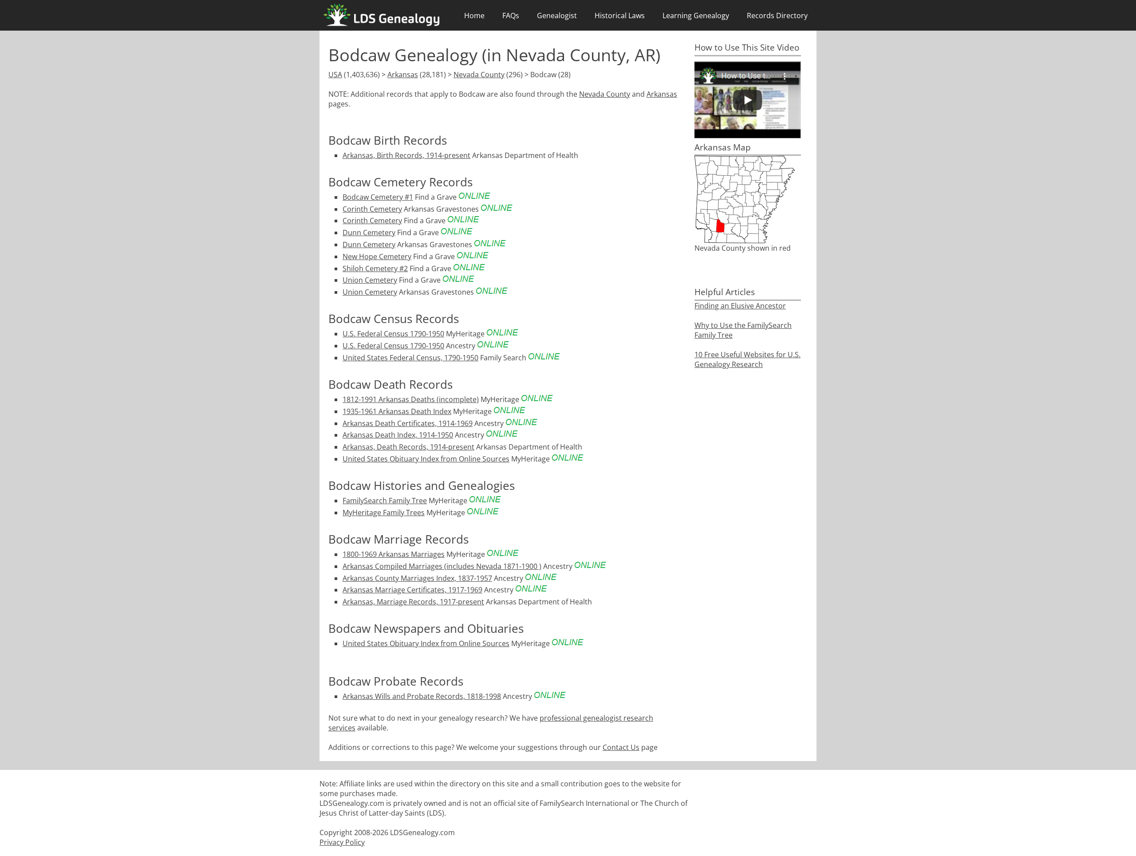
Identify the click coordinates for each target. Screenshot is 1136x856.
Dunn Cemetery (369, 232)
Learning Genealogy (696, 15)
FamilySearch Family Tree (385, 500)
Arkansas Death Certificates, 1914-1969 (408, 423)
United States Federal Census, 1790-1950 (410, 358)
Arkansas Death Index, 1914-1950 (398, 435)
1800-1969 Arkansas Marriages (394, 554)
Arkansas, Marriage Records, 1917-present (413, 602)
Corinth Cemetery (372, 209)
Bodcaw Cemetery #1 (378, 197)
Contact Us (621, 747)
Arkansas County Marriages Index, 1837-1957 (417, 578)
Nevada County (479, 74)
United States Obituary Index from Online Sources (426, 459)
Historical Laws (620, 15)
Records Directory (777, 15)
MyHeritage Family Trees (384, 512)
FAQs (510, 15)
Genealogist (557, 15)
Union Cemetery (370, 280)
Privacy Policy (342, 842)
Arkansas (402, 74)
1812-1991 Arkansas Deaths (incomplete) (411, 399)
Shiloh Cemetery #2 (375, 268)
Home (474, 15)
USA (335, 74)
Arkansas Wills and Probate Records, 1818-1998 (422, 696)
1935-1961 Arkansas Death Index (397, 411)
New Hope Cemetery (377, 256)
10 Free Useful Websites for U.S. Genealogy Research (747, 359)
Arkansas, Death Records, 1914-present (408, 447)
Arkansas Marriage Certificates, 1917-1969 (412, 590)
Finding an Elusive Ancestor (740, 306)
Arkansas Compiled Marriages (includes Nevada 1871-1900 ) (442, 566)
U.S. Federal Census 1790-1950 (393, 334)
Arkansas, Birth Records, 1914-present (406, 155)
